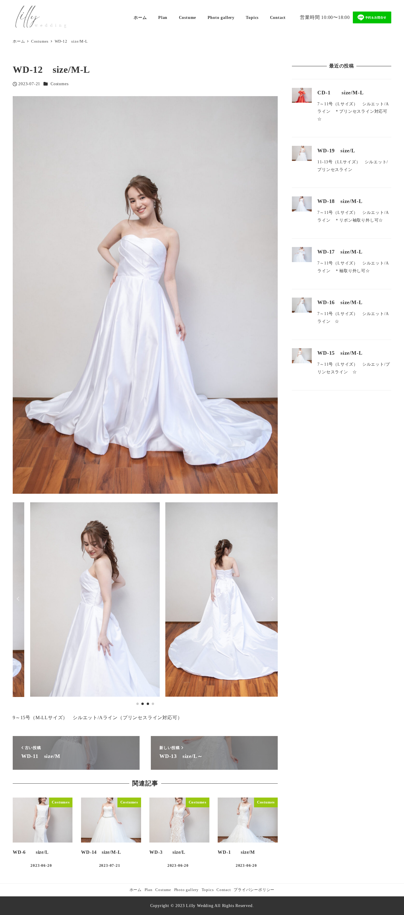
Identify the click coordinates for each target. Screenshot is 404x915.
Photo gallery (186, 890)
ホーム (136, 890)
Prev (19, 599)
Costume (163, 890)
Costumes (59, 83)
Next (271, 599)
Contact (223, 890)
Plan (149, 890)
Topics (208, 890)
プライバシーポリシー (254, 890)
